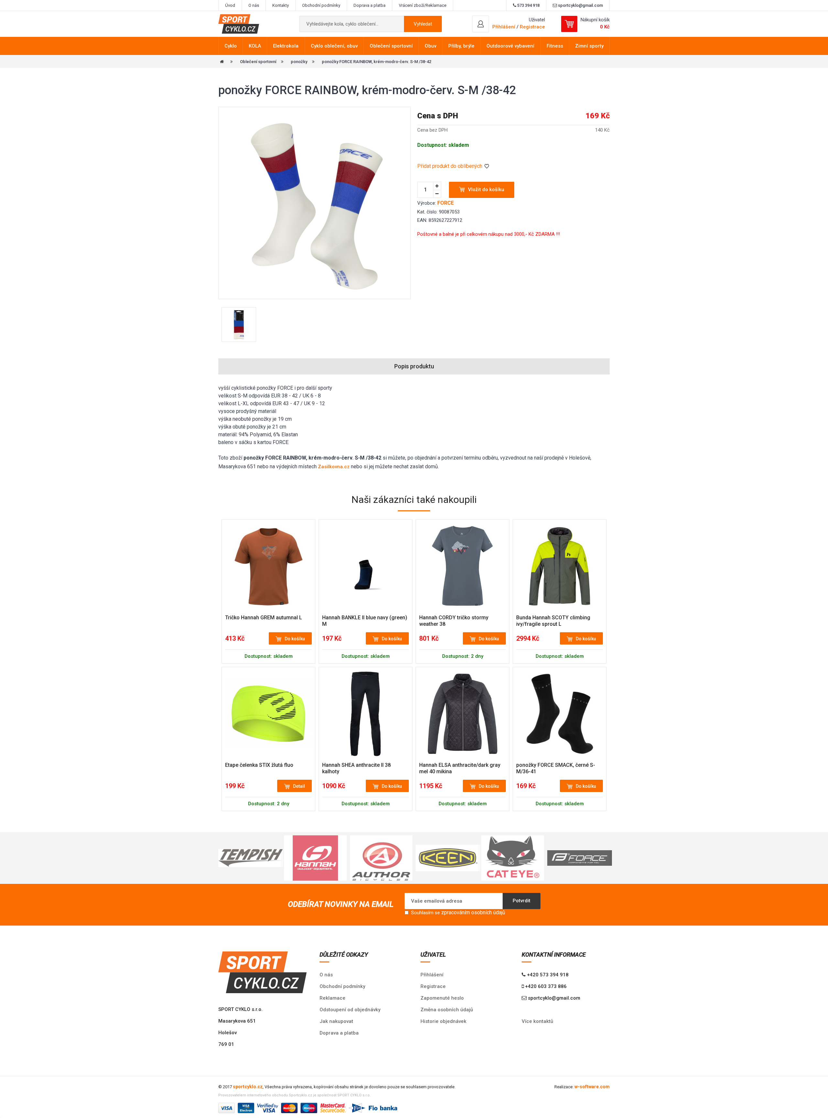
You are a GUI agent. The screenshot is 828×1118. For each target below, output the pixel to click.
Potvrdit (521, 901)
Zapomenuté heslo (442, 998)
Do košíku (295, 638)
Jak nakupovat (336, 1021)
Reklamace (332, 998)
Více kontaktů (537, 1021)
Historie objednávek (443, 1021)
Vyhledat (423, 24)
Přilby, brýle (461, 46)
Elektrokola (286, 46)
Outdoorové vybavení (510, 46)
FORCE (445, 203)
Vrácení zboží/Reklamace (422, 5)
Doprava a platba (370, 5)
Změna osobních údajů (446, 1010)
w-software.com (592, 1086)
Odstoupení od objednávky (350, 1010)
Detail (299, 786)
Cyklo (230, 46)
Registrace (532, 27)
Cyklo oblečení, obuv (334, 46)
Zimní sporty (589, 46)
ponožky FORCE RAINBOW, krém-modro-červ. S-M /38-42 (376, 61)
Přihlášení (431, 975)
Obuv (430, 46)
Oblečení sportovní (391, 46)
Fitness (555, 46)
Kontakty (280, 5)
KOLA (255, 46)
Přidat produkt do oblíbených (450, 166)
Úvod (230, 5)
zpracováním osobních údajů (473, 912)
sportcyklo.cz (248, 1086)
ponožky (299, 61)
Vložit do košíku (486, 189)
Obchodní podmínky (321, 5)
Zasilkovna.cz (334, 467)
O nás (253, 5)
